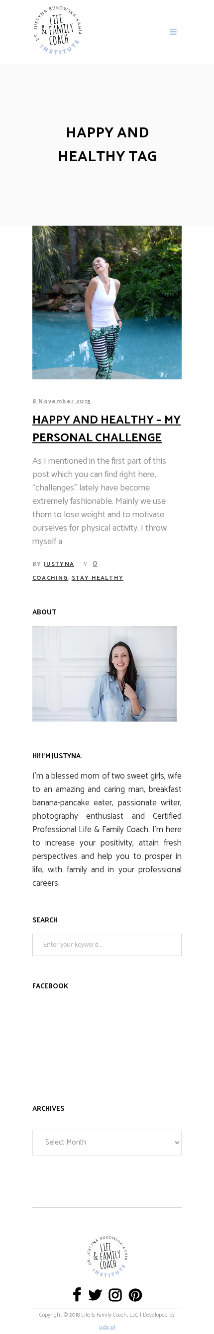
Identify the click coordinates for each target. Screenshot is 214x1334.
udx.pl (107, 1327)
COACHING (50, 578)
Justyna (59, 564)
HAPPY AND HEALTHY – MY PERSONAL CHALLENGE (106, 429)
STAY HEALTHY (97, 578)
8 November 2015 (61, 401)
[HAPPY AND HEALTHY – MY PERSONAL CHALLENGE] (107, 302)
